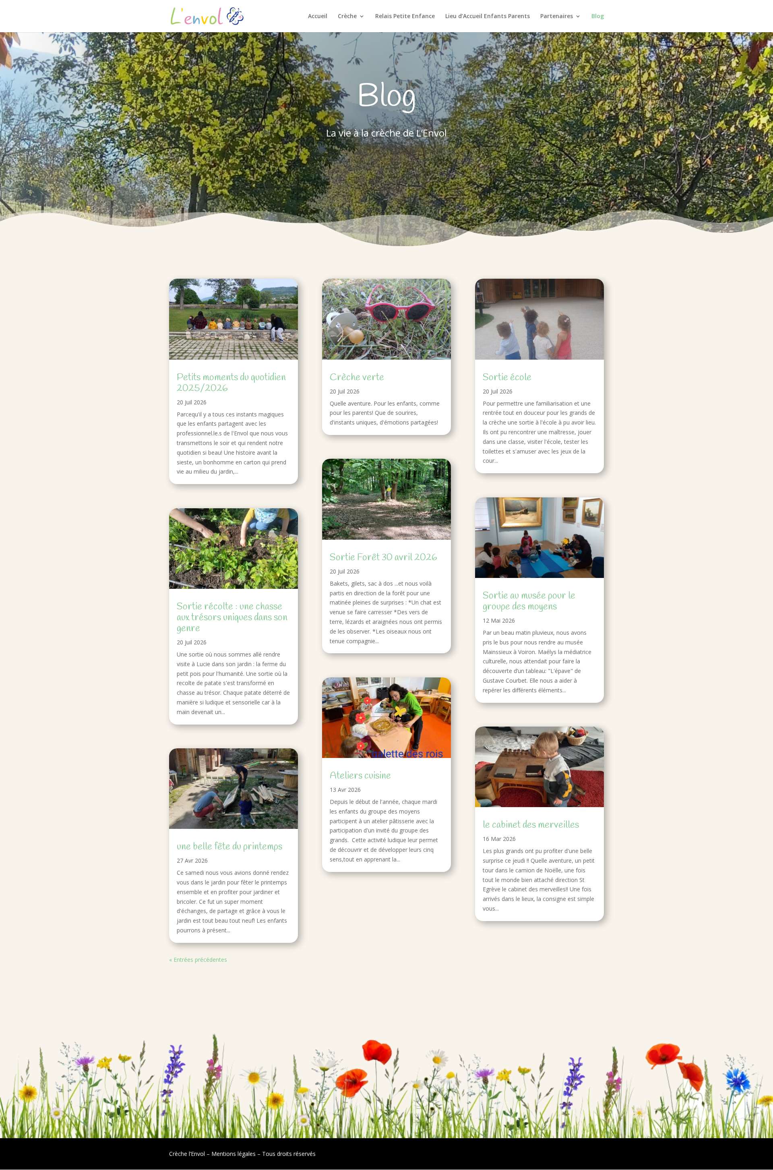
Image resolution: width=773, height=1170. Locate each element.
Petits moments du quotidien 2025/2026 (231, 383)
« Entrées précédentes (198, 959)
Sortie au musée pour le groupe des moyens (529, 601)
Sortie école (507, 377)
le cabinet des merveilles (531, 825)
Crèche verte (357, 377)
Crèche (347, 16)
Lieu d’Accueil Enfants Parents (487, 16)
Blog (597, 16)
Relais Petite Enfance (405, 16)
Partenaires (556, 16)
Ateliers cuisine (360, 776)
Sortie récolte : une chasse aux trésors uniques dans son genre (232, 618)
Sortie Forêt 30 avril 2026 (383, 557)
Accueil (317, 16)
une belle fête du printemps (229, 847)
